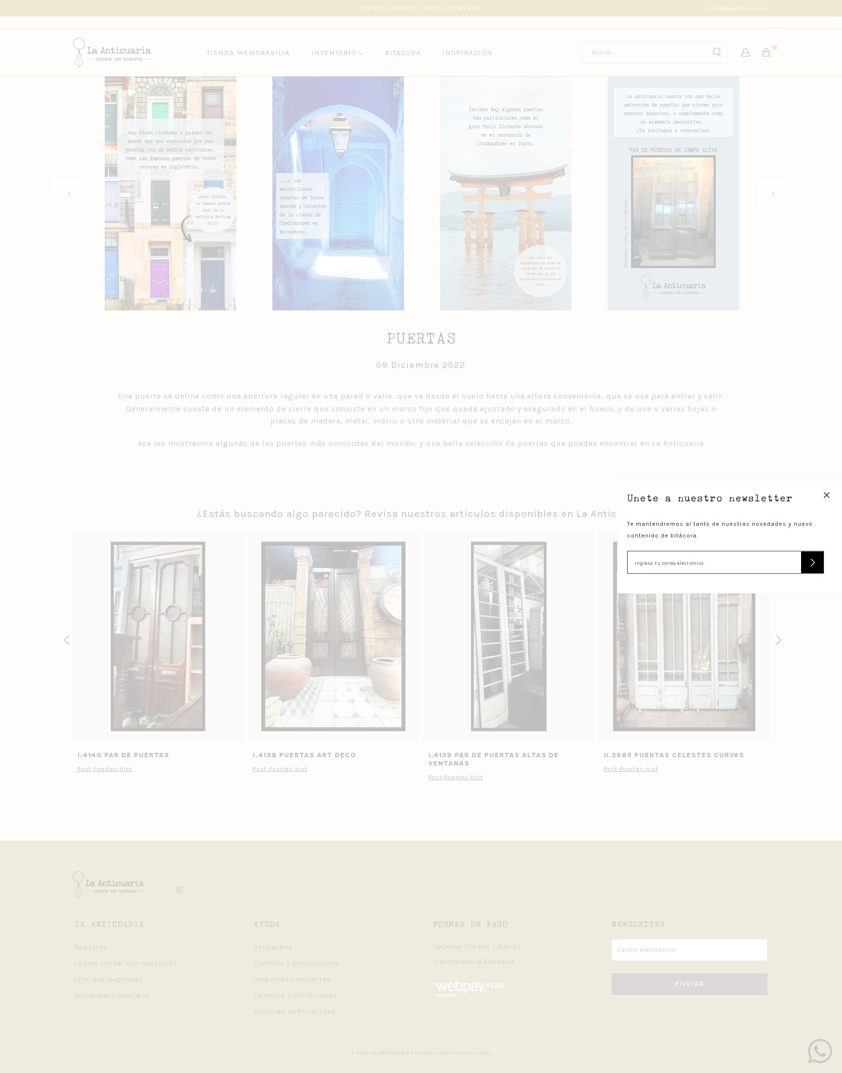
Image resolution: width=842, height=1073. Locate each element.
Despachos (273, 947)
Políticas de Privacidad (294, 1011)
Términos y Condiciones (295, 995)
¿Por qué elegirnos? (109, 979)
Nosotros (91, 947)
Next (772, 194)
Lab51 (484, 1053)
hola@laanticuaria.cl (739, 8)
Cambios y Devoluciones (296, 963)
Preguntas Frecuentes (292, 979)
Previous (69, 194)
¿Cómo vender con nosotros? (126, 963)
